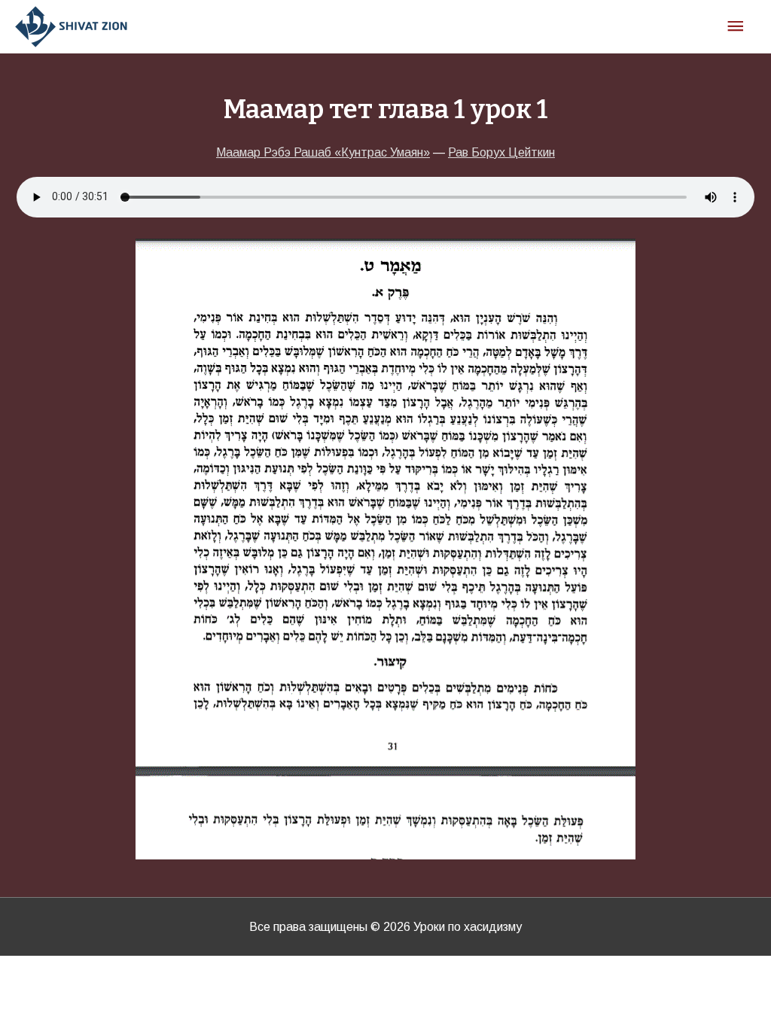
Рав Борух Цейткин (501, 152)
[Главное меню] (735, 26)
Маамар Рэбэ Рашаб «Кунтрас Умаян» (323, 152)
